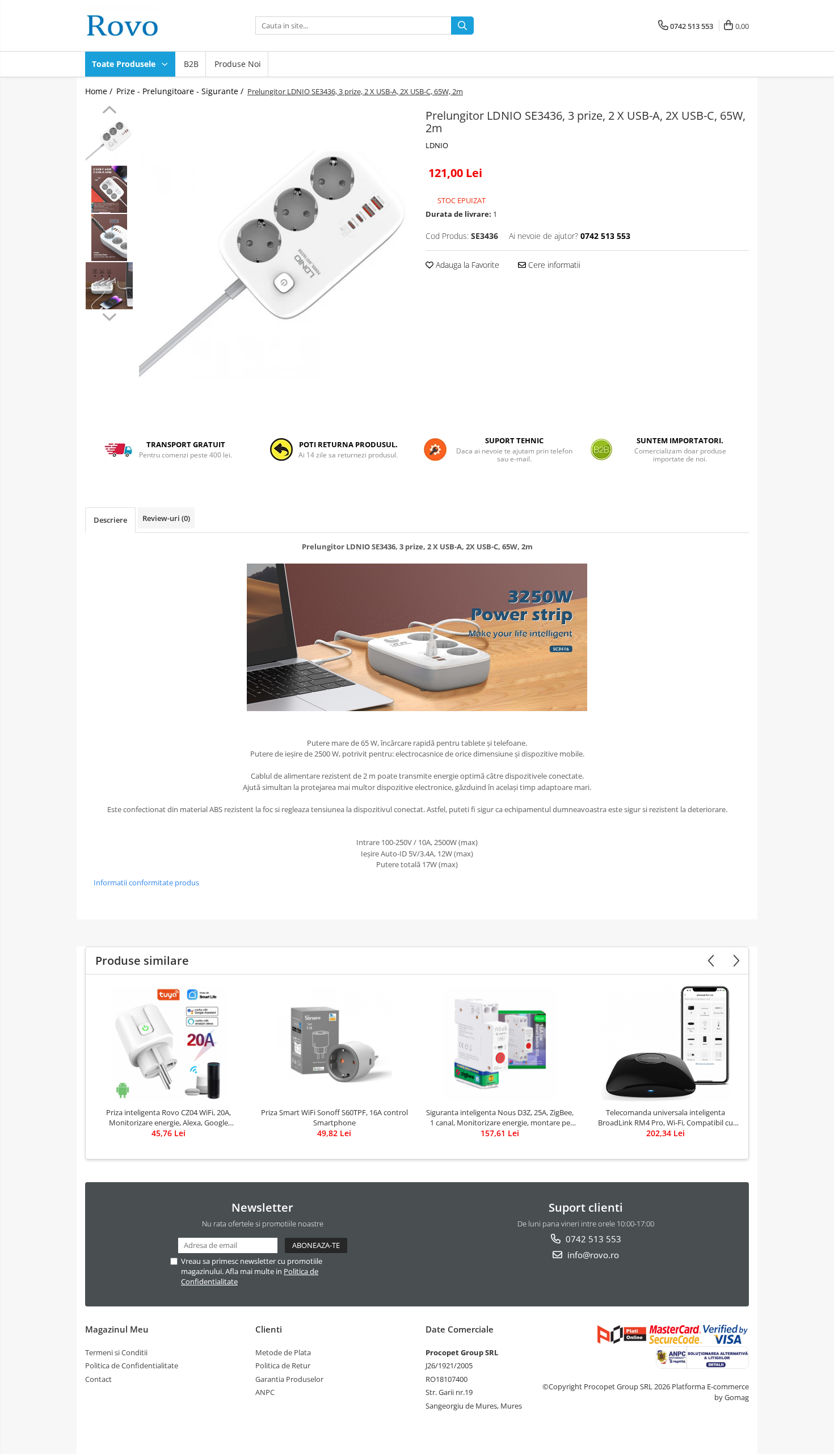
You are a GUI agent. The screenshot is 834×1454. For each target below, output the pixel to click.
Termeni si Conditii (116, 1352)
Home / (100, 91)
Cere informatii (553, 264)
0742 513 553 (592, 1239)
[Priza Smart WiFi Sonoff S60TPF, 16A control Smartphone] (334, 1044)
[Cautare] (462, 25)
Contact (98, 1379)
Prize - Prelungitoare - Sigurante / (181, 91)
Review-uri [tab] (166, 518)
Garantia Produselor (289, 1379)
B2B (191, 63)
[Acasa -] (142, 25)
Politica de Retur (282, 1365)
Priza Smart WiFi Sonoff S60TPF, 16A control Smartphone (334, 1117)
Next (109, 315)
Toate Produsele (125, 63)
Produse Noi (237, 63)
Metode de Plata (283, 1352)
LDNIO (437, 145)
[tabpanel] (273, 265)
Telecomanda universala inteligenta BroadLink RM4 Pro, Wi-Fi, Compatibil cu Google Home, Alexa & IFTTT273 (665, 1117)
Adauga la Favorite (466, 264)
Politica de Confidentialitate (131, 1365)
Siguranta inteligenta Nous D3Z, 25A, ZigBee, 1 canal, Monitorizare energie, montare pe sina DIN (500, 1117)
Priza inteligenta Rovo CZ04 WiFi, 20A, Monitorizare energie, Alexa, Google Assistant (168, 1117)
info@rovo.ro (592, 1254)
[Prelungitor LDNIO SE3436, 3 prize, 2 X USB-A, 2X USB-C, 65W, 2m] (273, 265)
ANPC (265, 1392)
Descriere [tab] (110, 520)
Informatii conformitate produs (146, 882)
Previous (109, 111)
